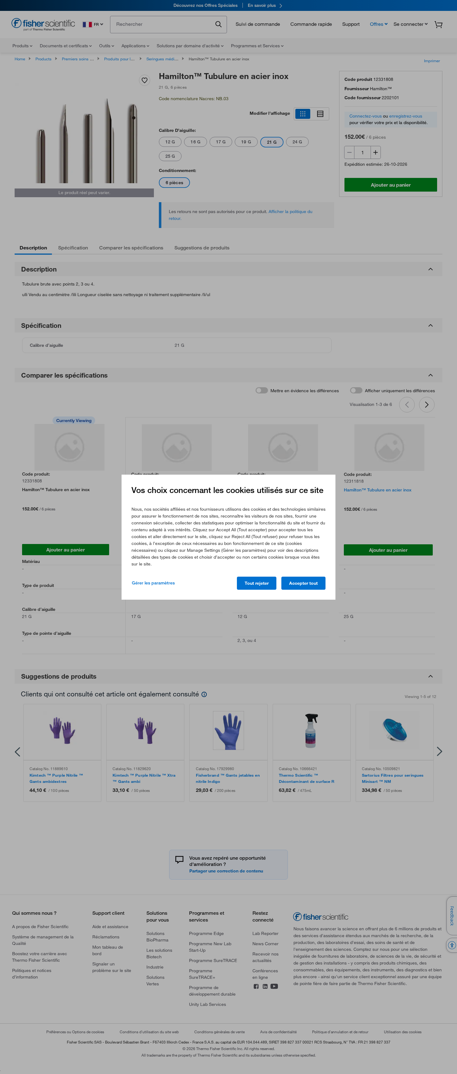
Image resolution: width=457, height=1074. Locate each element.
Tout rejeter (257, 583)
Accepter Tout (303, 583)
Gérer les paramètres (153, 583)
